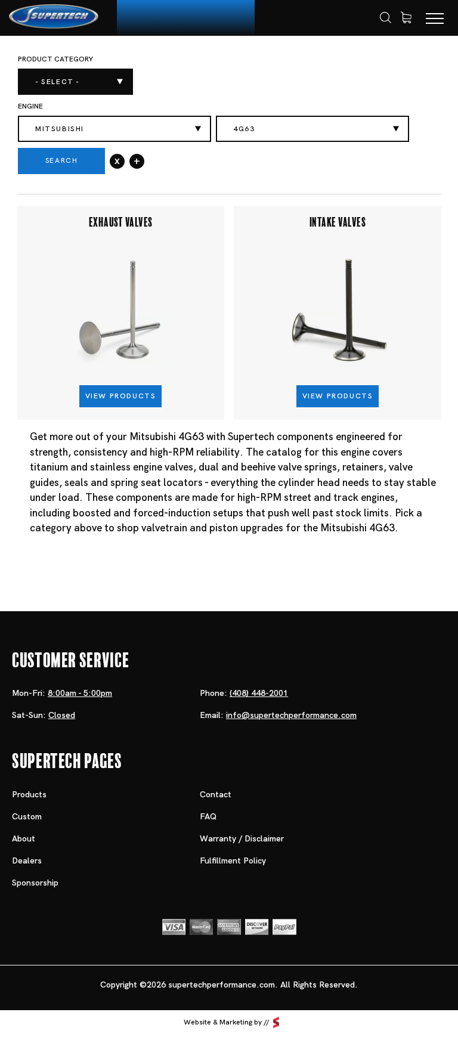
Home (43, 63)
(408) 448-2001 (259, 693)
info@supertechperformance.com (291, 715)
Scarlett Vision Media (276, 1022)
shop (84, 62)
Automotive (140, 62)
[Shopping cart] (406, 18)
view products (120, 396)
